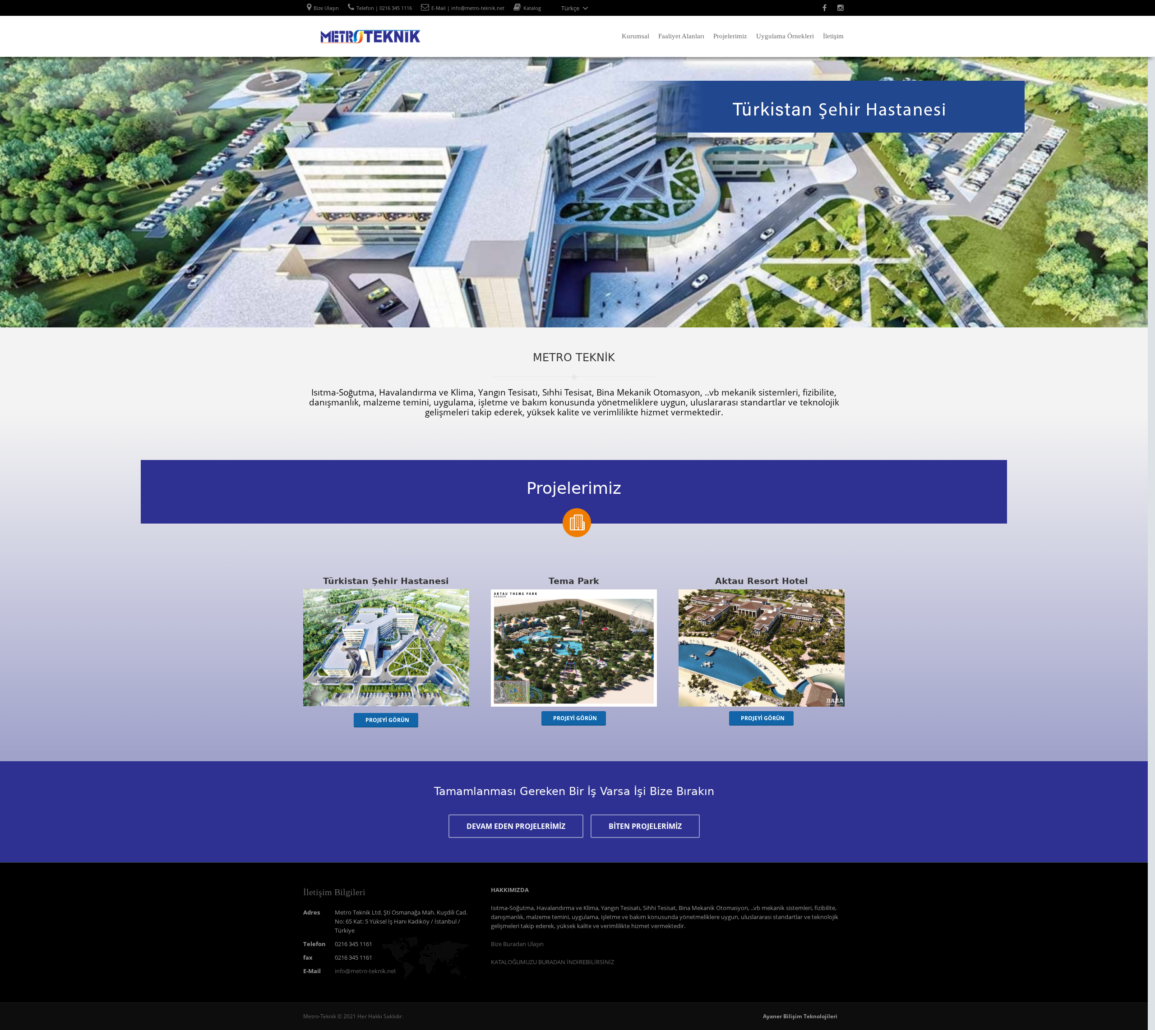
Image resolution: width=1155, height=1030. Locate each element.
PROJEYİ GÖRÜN (387, 720)
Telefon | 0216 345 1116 (384, 8)
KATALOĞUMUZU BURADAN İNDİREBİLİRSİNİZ (552, 962)
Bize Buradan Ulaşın (517, 944)
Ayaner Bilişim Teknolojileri (800, 1016)
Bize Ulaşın (326, 8)
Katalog (532, 8)
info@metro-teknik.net (365, 971)
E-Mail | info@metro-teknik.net (467, 8)
